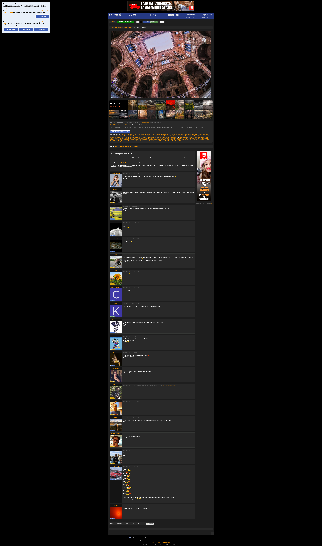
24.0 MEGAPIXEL (162, 95)
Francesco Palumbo (200, 137)
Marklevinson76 (126, 139)
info (211, 203)
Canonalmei (166, 135)
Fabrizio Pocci (145, 122)
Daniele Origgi (124, 137)
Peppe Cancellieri (185, 139)
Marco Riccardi (118, 139)
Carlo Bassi (180, 135)
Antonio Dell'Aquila (124, 135)
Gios (146, 138)
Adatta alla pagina (162, 34)
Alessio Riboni (175, 134)
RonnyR (120, 141)
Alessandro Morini (159, 134)
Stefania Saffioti (149, 141)
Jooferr (157, 138)
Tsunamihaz (171, 141)
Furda (206, 137)
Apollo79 (132, 135)
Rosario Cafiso (126, 141)
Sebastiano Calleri (134, 141)
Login (112, 21)
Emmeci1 (165, 137)
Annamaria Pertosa (115, 135)
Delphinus (138, 137)
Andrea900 (194, 134)
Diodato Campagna (152, 137)
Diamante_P (145, 137)
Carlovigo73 (186, 135)
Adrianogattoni (129, 134)
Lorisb (185, 138)
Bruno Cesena (159, 135)
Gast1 (111, 138)
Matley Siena (138, 139)
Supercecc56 (156, 141)
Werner (183, 141)
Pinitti (207, 139)
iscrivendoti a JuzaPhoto (121, 163)
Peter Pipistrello (193, 139)
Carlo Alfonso (173, 135)
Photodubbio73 (201, 139)
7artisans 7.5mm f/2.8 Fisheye (124, 124)
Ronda (115, 141)
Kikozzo (161, 138)
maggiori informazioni (9, 8)
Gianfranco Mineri (123, 138)
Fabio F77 (175, 137)
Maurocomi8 (145, 139)
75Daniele (122, 134)
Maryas (132, 139)
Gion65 (138, 138)
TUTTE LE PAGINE (119, 146)
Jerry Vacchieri (151, 138)
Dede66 (134, 137)
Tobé (166, 141)
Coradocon (117, 137)
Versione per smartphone (129, 540)
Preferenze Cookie (163, 540)
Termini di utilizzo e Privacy (152, 540)
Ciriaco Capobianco (202, 135)
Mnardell (151, 139)
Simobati (142, 141)
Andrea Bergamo (187, 134)
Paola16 (178, 139)
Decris (129, 137)
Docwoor (160, 137)
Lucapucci (197, 138)
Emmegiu (170, 137)
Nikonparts (156, 139)
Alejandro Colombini (145, 134)
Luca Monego (191, 138)
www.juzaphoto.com (155, 542)
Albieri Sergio (136, 134)
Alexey (180, 134)
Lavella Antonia (174, 138)
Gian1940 (116, 138)
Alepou (152, 134)
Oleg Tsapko (162, 139)
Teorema (162, 141)
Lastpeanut (166, 138)
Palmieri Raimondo (170, 139)
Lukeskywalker (204, 138)
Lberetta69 (180, 138)
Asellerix (141, 135)
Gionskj (142, 138)
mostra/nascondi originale (169, 385)
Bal (144, 135)
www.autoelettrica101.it (166, 542)
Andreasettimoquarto (203, 134)
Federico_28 (191, 137)
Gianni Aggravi (132, 138)
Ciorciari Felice (193, 135)
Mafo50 (112, 139)
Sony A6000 (113, 124)
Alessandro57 (167, 134)
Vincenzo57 (177, 141)
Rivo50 (112, 141)
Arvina (136, 135)
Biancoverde (153, 135)
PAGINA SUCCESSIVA (131, 146)
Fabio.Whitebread (183, 137)
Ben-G (147, 135)
